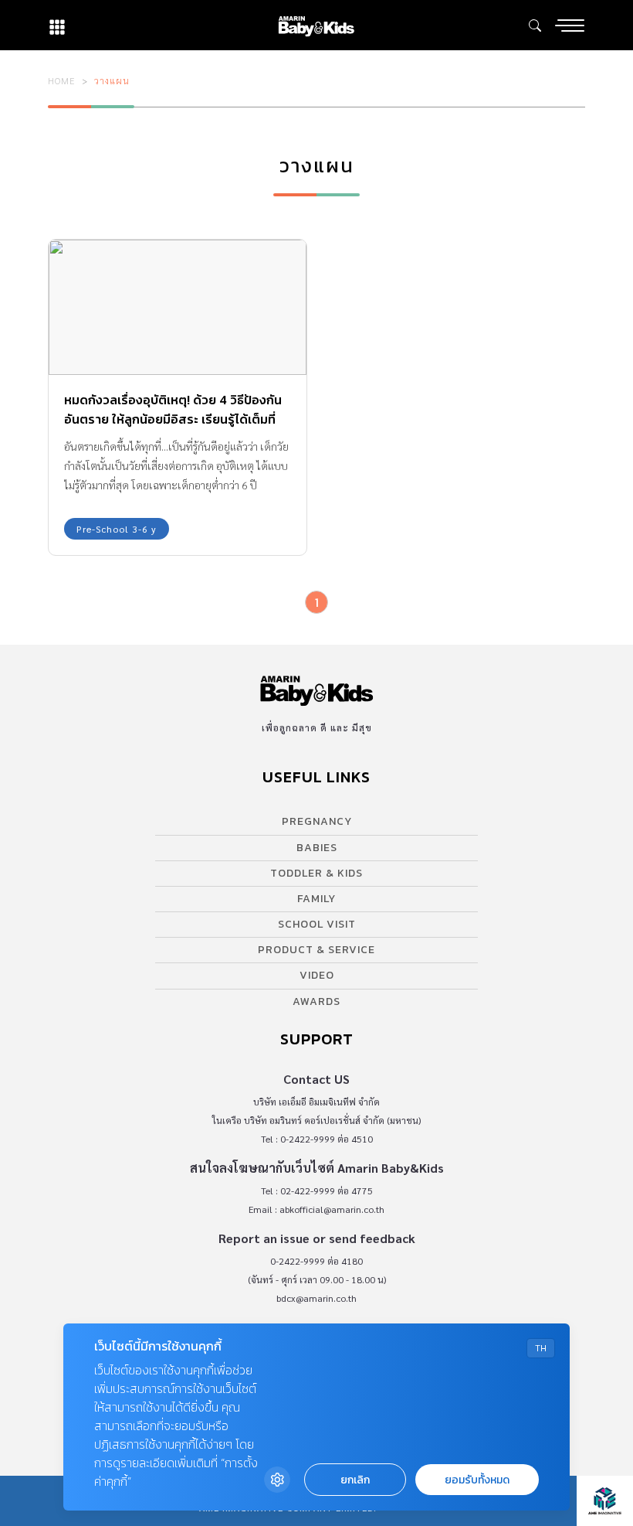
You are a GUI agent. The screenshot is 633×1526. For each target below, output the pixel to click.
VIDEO (317, 975)
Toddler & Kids (316, 873)
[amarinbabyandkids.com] (316, 25)
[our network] (57, 25)
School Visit (317, 924)
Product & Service (316, 950)
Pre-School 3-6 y (116, 529)
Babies (316, 848)
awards (316, 1001)
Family (316, 899)
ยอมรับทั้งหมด (477, 1480)
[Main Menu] (569, 25)
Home (62, 80)
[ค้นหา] (535, 25)
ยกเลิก (355, 1480)
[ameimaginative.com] (604, 1500)
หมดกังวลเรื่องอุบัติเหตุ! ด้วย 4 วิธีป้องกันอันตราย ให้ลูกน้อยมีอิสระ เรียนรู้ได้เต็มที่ (173, 409)
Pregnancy (317, 821)
